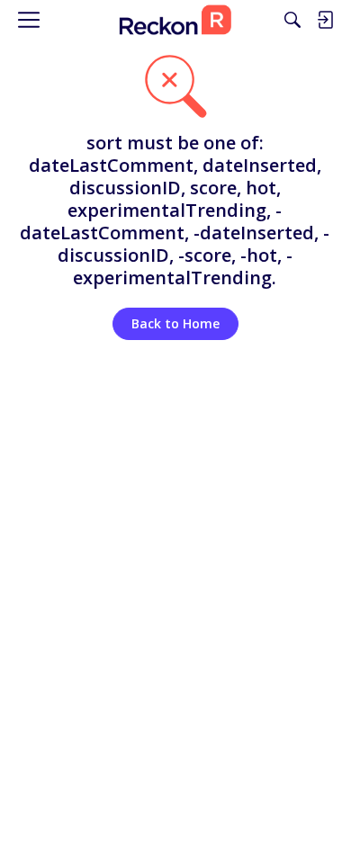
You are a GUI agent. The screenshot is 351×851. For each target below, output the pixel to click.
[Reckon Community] (175, 20)
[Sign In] (325, 20)
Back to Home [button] (175, 323)
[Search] (292, 20)
